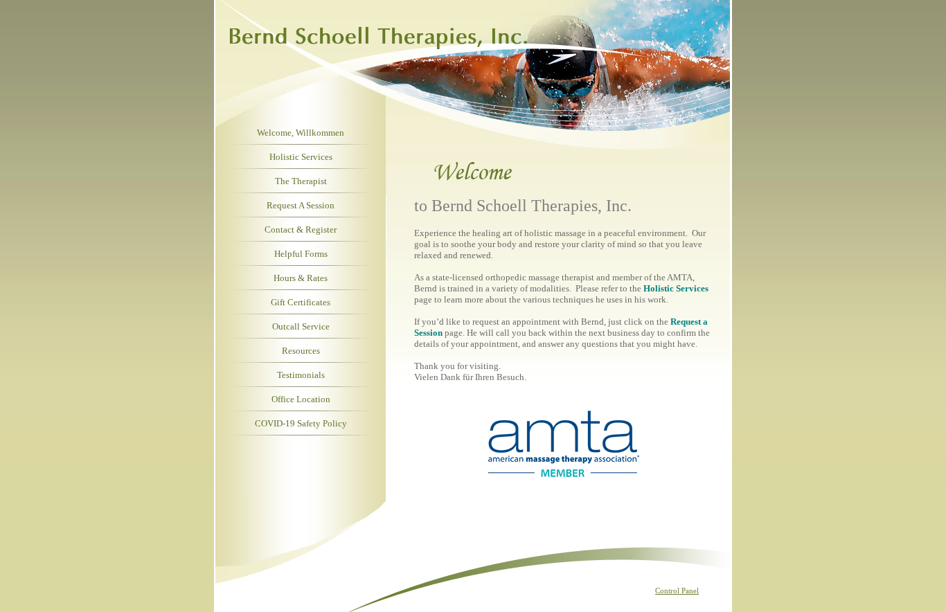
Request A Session (300, 205)
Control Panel (677, 590)
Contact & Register (301, 229)
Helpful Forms (301, 254)
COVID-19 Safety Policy (301, 423)
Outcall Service (301, 326)
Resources (301, 350)
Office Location (300, 399)
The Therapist (301, 181)
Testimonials (301, 375)
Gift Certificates (300, 302)
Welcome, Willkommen (300, 132)
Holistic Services (300, 157)
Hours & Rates (301, 278)
